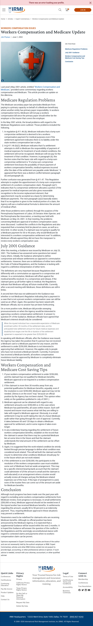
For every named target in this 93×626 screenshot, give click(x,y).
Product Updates (7, 592)
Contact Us (5, 600)
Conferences (6, 577)
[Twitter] (83, 590)
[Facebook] (79, 590)
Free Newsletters (84, 586)
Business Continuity (67, 592)
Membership (83, 579)
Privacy (19, 579)
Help (2, 596)
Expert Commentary (23, 19)
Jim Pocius (5, 37)
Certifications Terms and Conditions (68, 582)
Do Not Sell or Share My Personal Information (21, 596)
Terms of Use (68, 577)
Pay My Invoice (6, 589)
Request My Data (22, 602)
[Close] (90, 3)
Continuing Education (5, 584)
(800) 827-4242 (76, 617)
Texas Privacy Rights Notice (21, 589)
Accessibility (68, 587)
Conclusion (69, 61)
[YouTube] (89, 590)
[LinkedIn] (86, 590)
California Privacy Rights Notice (23, 584)
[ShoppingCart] (67, 10)
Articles (10, 19)
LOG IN (82, 10)
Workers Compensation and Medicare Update (48, 19)
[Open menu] (4, 10)
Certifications (6, 580)
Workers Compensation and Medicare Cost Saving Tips (75, 57)
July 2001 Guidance (72, 52)
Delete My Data (22, 606)
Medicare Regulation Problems (76, 49)
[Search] (60, 10)
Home (3, 19)
